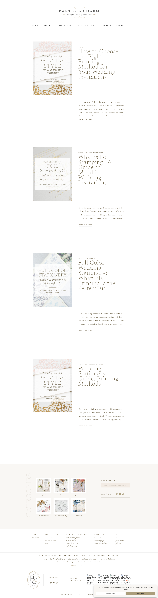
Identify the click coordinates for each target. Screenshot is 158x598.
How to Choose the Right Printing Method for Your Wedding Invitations (98, 64)
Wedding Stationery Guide (94, 152)
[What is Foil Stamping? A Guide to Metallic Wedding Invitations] (52, 174)
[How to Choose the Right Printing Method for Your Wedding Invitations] (52, 68)
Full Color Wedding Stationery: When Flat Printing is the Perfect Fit (97, 276)
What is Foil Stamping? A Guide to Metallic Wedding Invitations (95, 170)
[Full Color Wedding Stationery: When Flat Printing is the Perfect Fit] (52, 280)
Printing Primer (90, 47)
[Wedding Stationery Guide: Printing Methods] (52, 385)
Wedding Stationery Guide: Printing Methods (98, 376)
